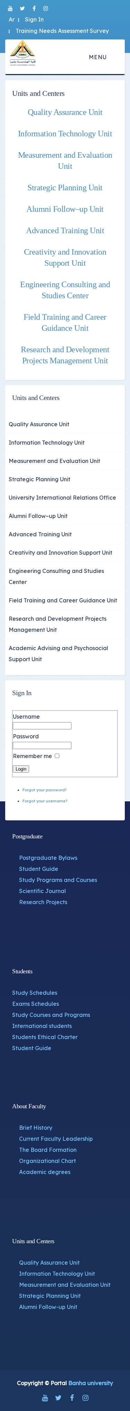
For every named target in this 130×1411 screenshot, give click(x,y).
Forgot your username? (45, 801)
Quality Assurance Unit (65, 112)
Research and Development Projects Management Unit (57, 624)
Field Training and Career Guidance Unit (63, 600)
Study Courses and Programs (51, 1014)
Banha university (90, 1383)
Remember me (32, 756)
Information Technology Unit (65, 133)
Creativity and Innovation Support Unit (60, 552)
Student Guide (38, 868)
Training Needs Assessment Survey (62, 30)
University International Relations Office (62, 497)
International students (42, 1025)
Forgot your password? (45, 790)
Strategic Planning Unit (65, 187)
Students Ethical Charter (45, 1037)
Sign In (34, 19)
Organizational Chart (47, 1160)
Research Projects (43, 902)
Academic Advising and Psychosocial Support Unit (58, 654)
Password (26, 736)
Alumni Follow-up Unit (48, 1306)
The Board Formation (48, 1149)
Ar (12, 19)
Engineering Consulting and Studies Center (56, 576)
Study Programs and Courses (58, 879)
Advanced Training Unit (65, 230)
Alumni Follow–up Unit (65, 208)
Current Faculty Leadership (56, 1138)
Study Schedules (34, 992)
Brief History (35, 1127)
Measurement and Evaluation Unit (54, 460)
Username (26, 716)
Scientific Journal (42, 890)
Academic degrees (44, 1171)
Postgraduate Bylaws (48, 857)
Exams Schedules (35, 1003)
